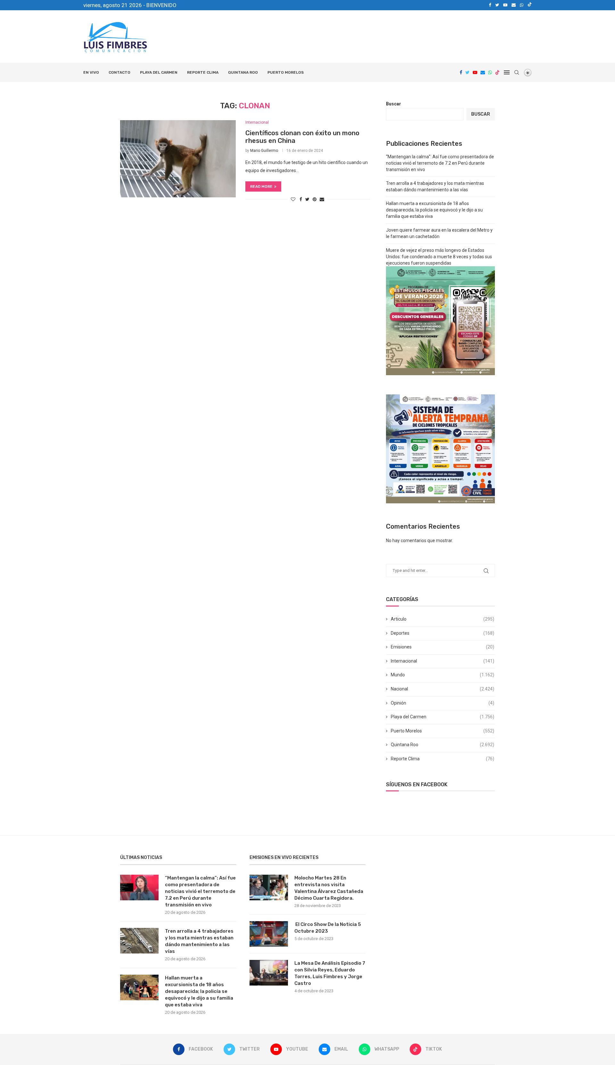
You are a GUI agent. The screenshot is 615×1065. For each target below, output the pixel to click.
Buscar (393, 103)
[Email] (514, 5)
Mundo (442, 674)
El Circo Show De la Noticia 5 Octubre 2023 (327, 927)
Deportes (442, 633)
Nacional (442, 688)
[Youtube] (505, 5)
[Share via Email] (322, 199)
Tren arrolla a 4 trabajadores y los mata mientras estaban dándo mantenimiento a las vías (199, 941)
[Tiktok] (530, 5)
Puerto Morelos (285, 72)
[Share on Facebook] (300, 199)
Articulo (442, 619)
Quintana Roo (243, 72)
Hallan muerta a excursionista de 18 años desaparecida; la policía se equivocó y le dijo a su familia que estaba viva (434, 210)
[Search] (516, 72)
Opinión (442, 703)
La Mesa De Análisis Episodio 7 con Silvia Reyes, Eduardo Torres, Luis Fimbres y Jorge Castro (329, 973)
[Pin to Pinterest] (314, 199)
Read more (261, 186)
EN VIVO (91, 72)
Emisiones (442, 646)
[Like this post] (293, 199)
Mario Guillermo (264, 150)
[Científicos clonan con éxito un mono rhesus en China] (178, 158)
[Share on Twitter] (307, 199)
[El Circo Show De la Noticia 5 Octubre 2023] (269, 934)
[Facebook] (490, 5)
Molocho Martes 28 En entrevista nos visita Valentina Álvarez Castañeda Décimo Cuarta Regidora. (328, 888)
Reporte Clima (202, 72)
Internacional (442, 661)
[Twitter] (497, 5)
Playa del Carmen (158, 72)
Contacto (119, 72)
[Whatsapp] (521, 5)
